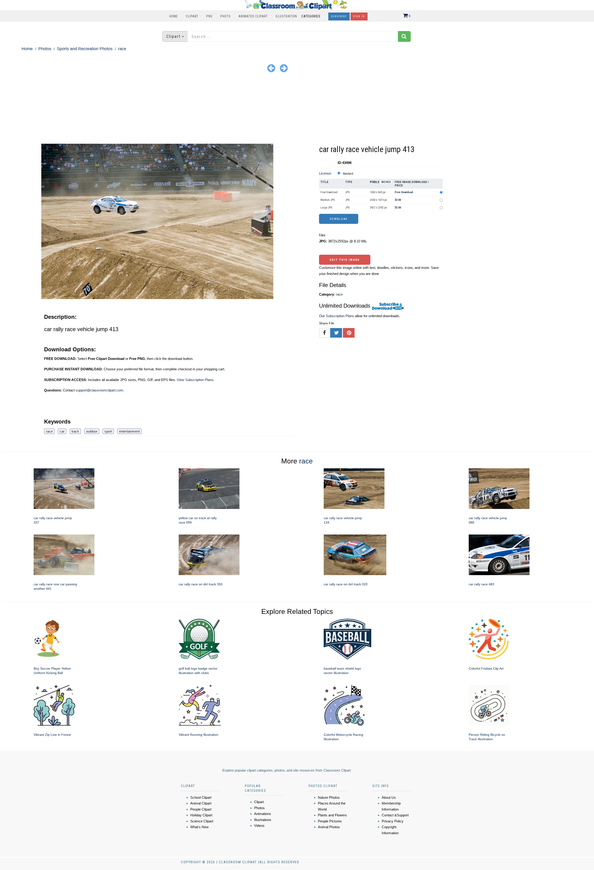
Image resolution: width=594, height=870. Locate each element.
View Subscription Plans (195, 380)
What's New (199, 827)
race (122, 48)
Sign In (359, 16)
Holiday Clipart (201, 815)
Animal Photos (329, 827)
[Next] (284, 68)
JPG (347, 192)
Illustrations (262, 820)
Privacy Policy (393, 821)
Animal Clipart (200, 803)
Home (173, 16)
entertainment (129, 431)
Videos (259, 826)
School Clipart (200, 797)
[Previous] (271, 68)
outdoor (91, 431)
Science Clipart (201, 821)
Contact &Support (395, 815)
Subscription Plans (340, 316)
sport (108, 431)
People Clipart (200, 809)
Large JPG (326, 207)
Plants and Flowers (332, 815)
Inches (386, 182)
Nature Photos (329, 797)
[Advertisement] (297, 108)
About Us (389, 797)
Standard (348, 173)
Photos (44, 48)
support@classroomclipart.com (99, 390)
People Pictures (330, 821)
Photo (225, 16)
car (62, 431)
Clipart (192, 16)
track (75, 431)
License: (325, 173)
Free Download (329, 192)
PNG (209, 16)
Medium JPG (327, 200)
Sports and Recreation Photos (85, 48)
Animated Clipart (253, 16)
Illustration (286, 16)
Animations (262, 814)
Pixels (374, 182)
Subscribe (339, 16)
